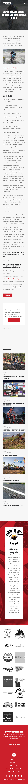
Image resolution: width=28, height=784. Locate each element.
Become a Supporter (13, 768)
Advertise (13, 765)
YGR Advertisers (13, 771)
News (4, 372)
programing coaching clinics (10, 340)
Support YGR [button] (14, 320)
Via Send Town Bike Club (10, 68)
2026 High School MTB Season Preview (13, 377)
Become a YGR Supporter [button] (14, 744)
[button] (24, 3)
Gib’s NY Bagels (14, 550)
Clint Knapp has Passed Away (13, 430)
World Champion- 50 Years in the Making (13, 404)
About (13, 759)
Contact (13, 762)
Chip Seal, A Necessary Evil (13, 505)
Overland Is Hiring (10, 455)
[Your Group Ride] (7, 3)
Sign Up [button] (7, 295)
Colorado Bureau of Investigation (12, 279)
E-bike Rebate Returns (11, 480)
